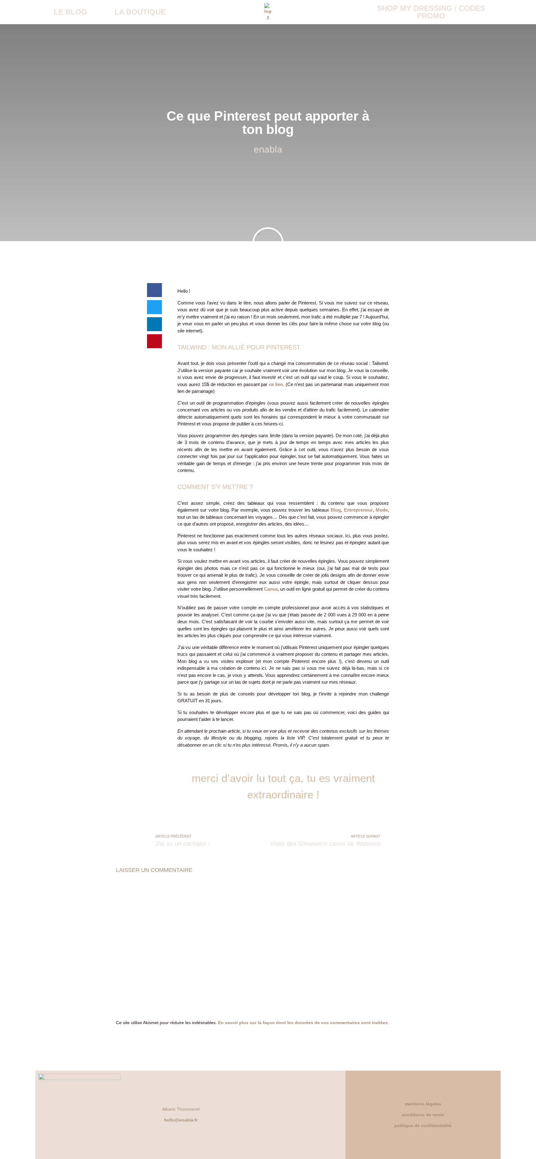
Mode (382, 510)
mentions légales (423, 1103)
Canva (271, 589)
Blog (336, 510)
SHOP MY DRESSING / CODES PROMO (431, 12)
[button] (154, 290)
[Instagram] (274, 1114)
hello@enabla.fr (181, 1119)
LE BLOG (70, 12)
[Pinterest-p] (308, 1114)
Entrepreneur (358, 510)
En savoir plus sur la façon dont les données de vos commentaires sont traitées (303, 1022)
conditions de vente (423, 1114)
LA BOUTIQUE (140, 12)
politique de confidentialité (423, 1125)
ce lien (276, 384)
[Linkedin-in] (291, 1114)
